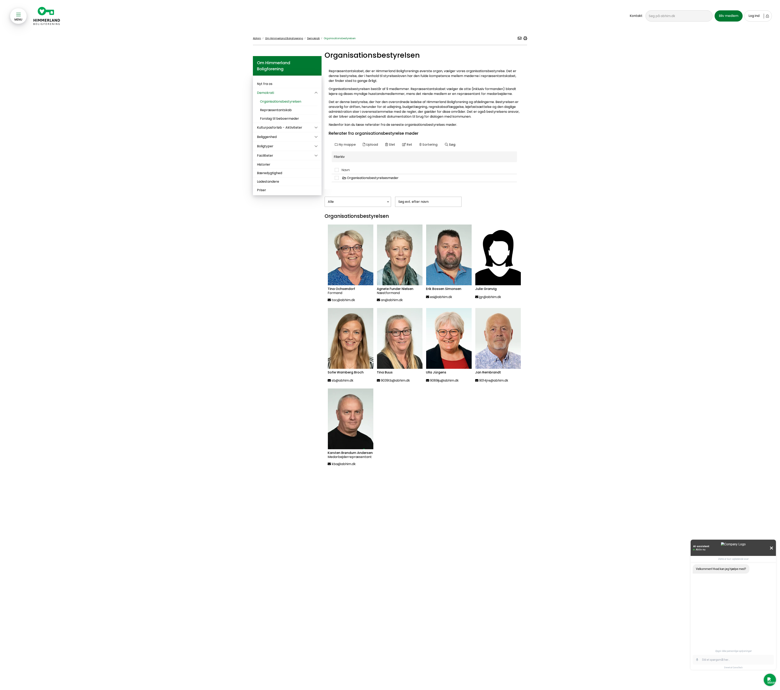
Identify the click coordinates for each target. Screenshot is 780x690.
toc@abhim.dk (343, 300)
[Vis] (315, 127)
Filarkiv (339, 156)
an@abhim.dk (392, 300)
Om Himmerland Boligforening (284, 38)
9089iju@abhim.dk (444, 380)
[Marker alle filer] (338, 170)
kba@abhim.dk (344, 464)
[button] (519, 38)
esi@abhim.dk (441, 297)
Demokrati (313, 38)
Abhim (257, 38)
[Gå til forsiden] (47, 16)
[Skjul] (315, 92)
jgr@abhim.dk (490, 297)
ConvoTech (738, 667)
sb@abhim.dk (342, 380)
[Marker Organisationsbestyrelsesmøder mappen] (338, 178)
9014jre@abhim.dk (493, 380)
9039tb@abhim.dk (395, 380)
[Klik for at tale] (697, 660)
